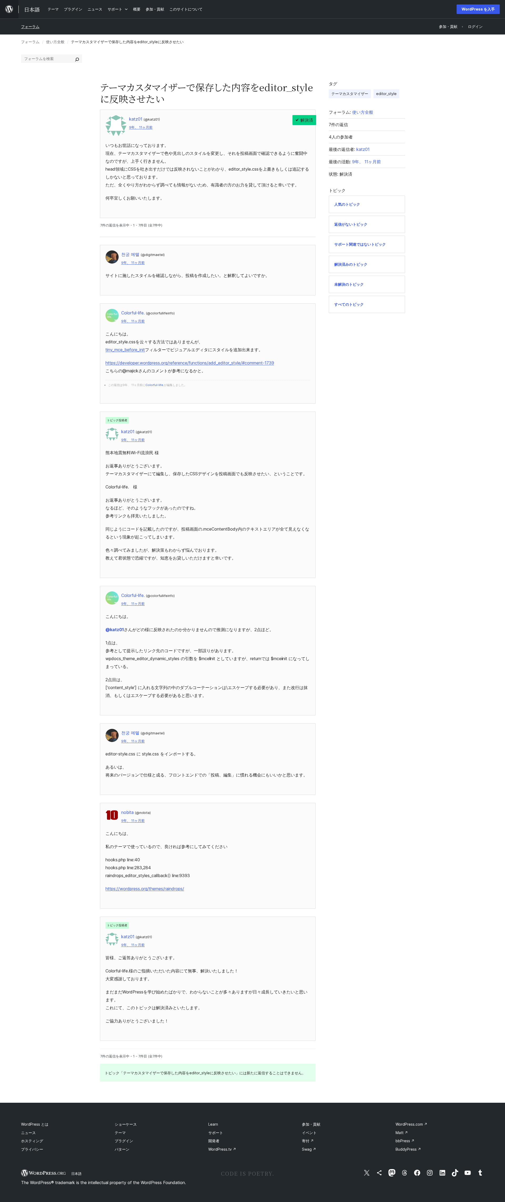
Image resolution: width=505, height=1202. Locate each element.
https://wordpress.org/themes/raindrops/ (144, 888)
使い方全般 (55, 41)
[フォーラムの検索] (77, 59)
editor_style (386, 93)
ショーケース (126, 1124)
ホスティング (32, 1141)
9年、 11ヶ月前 (141, 127)
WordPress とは (34, 1124)
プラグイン (124, 1141)
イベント (309, 1132)
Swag (309, 1149)
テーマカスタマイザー (349, 93)
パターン (122, 1149)
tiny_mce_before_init (125, 349)
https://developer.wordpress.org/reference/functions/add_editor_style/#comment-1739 (189, 362)
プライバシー (32, 1149)
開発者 (213, 1141)
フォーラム (30, 26)
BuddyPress (408, 1149)
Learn (213, 1124)
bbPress (405, 1141)
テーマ (120, 1132)
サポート (215, 1132)
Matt (402, 1132)
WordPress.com (411, 1124)
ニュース (28, 1132)
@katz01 (114, 629)
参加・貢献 (311, 1124)
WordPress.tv (222, 1149)
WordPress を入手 (478, 9)
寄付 (308, 1141)
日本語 (76, 1173)
